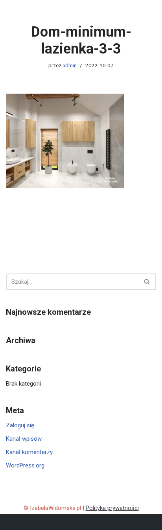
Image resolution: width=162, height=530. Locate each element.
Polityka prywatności (112, 508)
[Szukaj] (147, 281)
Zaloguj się (20, 425)
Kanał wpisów (24, 438)
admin (70, 65)
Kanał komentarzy (29, 452)
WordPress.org (25, 465)
